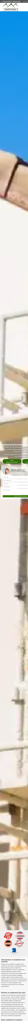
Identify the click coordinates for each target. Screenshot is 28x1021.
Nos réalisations (12, 461)
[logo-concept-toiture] (10, 7)
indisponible (6, 1)
